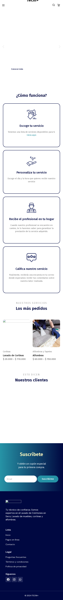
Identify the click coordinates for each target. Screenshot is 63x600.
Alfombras (38, 355)
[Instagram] (14, 579)
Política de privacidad (16, 566)
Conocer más (17, 69)
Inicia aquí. (31, 135)
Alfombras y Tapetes (42, 351)
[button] (3, 47)
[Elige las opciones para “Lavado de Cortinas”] (28, 323)
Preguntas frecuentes (16, 557)
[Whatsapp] (20, 579)
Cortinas (7, 351)
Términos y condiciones (17, 561)
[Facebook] (8, 579)
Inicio (8, 535)
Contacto (10, 544)
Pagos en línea (12, 539)
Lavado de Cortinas (13, 355)
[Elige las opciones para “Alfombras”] (58, 323)
